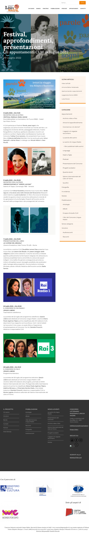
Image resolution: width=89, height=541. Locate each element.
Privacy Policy (74, 429)
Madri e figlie (67, 155)
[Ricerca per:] (69, 2)
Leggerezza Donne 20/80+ (70, 95)
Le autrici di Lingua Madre (72, 142)
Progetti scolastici (69, 168)
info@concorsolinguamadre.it (79, 426)
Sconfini (65, 183)
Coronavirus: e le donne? (71, 127)
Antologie (66, 204)
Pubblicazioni (55, 8)
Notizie (64, 196)
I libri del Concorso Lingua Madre (31, 420)
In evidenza (66, 191)
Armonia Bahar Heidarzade (70, 87)
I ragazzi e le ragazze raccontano (54, 437)
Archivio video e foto (70, 118)
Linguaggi (66, 151)
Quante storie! (68, 172)
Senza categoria (67, 224)
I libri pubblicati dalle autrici (73, 146)
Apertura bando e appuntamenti (72, 91)
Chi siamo (31, 8)
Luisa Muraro (66, 99)
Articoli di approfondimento (72, 123)
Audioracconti (68, 232)
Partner (5, 428)
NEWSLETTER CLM (76, 457)
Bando (38, 8)
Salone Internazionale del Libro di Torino (55, 428)
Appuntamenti (73, 8)
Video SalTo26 (66, 83)
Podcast (64, 8)
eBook (65, 209)
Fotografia (65, 187)
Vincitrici (46, 8)
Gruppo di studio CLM (70, 213)
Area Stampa (7, 431)
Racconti (66, 237)
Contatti (83, 8)
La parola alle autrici (70, 138)
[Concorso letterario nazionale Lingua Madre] (12, 13)
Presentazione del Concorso (72, 164)
